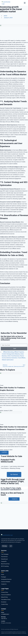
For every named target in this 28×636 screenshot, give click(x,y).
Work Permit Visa (5, 563)
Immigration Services (6, 579)
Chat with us (4, 618)
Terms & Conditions (6, 594)
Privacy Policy (4, 592)
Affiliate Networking (8, 352)
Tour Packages (4, 554)
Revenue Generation (11, 357)
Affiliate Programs (19, 352)
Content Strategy (6, 354)
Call (11, 546)
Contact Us (3, 584)
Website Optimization (7, 359)
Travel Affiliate (21, 357)
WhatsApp (4, 546)
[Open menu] (24, 2)
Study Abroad (4, 559)
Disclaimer (3, 602)
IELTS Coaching (5, 566)
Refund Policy (4, 597)
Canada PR (3, 561)
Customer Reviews (5, 581)
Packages (3, 576)
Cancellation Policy (5, 599)
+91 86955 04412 (5, 614)
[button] (1, 23)
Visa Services (4, 556)
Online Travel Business (13, 356)
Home (2, 574)
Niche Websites (15, 354)
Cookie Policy (4, 604)
